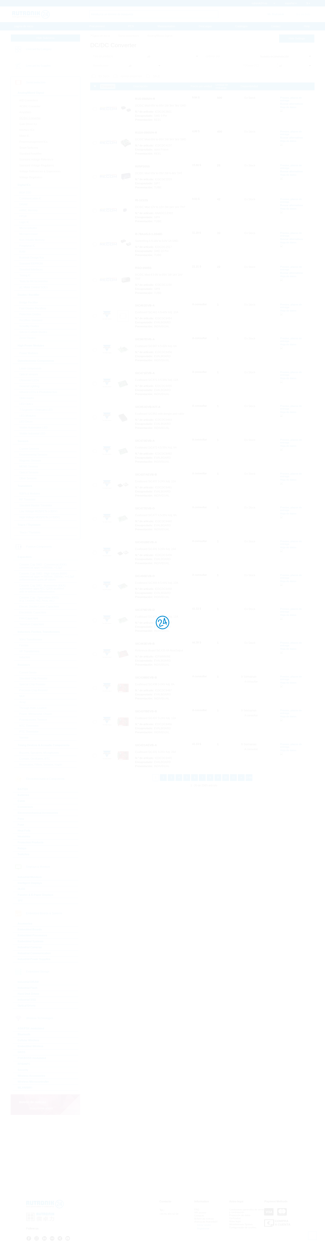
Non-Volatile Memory (32, 239)
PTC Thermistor (28, 731)
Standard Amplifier (30, 153)
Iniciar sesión (203, 1225)
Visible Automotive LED (33, 427)
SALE (156, 76)
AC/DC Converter (29, 106)
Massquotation (166, 26)
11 (233, 777)
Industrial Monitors (30, 877)
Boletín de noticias (204, 1218)
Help (307, 26)
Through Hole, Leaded (32, 708)
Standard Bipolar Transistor (35, 505)
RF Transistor (27, 499)
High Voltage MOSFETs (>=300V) (39, 517)
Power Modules (28, 353)
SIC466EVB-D (145, 576)
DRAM (23, 204)
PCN (131, 26)
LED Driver (26, 421)
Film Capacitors (28, 618)
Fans (21, 818)
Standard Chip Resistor (33, 678)
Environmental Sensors (33, 454)
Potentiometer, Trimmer (33, 719)
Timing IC (25, 275)
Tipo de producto (103, 56)
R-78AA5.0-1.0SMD (148, 234)
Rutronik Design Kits (31, 257)
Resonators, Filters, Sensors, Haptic (40, 764)
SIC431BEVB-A (146, 542)
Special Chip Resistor (32, 684)
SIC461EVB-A (145, 305)
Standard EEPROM (31, 263)
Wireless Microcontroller (33, 1081)
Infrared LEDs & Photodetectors (38, 392)
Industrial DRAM (28, 982)
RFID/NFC (24, 1064)
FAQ (196, 1209)
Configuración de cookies (242, 1227)
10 (225, 777)
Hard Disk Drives (28, 993)
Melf (21, 696)
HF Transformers (29, 651)
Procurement (97, 26)
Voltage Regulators (30, 177)
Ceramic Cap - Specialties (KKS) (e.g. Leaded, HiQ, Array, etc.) (39, 599)
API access (200, 1212)
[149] (249, 777)
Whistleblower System (241, 1224)
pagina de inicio (23, 26)
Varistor (23, 737)
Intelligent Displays (30, 883)
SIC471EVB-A (145, 373)
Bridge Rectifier (28, 302)
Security (23, 1069)
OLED (21, 888)
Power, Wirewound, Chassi (35, 713)
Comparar (108, 86)
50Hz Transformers (30, 639)
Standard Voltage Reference (36, 159)
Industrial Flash (27, 987)
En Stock (104, 76)
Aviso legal (235, 1221)
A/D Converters (28, 100)
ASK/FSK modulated (31, 1028)
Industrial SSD (27, 999)
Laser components (30, 368)
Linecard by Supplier (38, 65)
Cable (21, 801)
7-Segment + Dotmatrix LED (36, 409)
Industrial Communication (34, 953)
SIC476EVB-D (145, 610)
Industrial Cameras (30, 947)
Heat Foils (24, 830)
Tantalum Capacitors (31, 624)
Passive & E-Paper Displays (35, 894)
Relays (22, 848)
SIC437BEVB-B (146, 711)
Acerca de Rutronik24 (206, 1221)
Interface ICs (26, 130)
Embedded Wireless (30, 1046)
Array (22, 702)
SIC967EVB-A (145, 339)
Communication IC (30, 198)
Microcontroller (28, 228)
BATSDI (23, 789)
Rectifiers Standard (30, 320)
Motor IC (24, 135)
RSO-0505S (143, 268)
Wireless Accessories (31, 1075)
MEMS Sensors (28, 466)
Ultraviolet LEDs (29, 380)
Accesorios (25, 923)
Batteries (23, 795)
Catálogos (241, 26)
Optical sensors (28, 374)
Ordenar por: (213, 56)
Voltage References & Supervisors (40, 171)
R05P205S (142, 166)
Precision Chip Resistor (33, 690)
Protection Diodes (30, 314)
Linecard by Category (39, 49)
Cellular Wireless (28, 1040)
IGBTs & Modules (29, 493)
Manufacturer (101, 65)
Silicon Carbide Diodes (33, 332)
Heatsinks (24, 836)
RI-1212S (141, 200)
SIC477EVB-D (145, 508)
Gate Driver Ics (28, 124)
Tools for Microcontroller (33, 281)
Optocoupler (26, 398)
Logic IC (24, 222)
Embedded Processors (32, 935)
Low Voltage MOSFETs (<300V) (38, 511)
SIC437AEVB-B (146, 474)
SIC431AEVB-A (146, 745)
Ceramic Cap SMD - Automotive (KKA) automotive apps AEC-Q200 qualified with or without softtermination (42, 588)
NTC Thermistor (29, 725)
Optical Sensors (28, 472)
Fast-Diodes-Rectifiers (32, 308)
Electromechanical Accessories (38, 812)
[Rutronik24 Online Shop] (31, 14)
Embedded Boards (30, 929)
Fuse (21, 824)
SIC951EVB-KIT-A (147, 407)
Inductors (24, 657)
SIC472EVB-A (145, 440)
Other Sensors (28, 478)
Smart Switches (28, 147)
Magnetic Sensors (30, 460)
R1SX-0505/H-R (146, 132)
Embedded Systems (31, 941)
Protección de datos (240, 1215)
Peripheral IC (27, 245)
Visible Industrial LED (32, 433)
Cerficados (235, 1218)
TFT (20, 900)
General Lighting (29, 386)
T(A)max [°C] (251, 65)
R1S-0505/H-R (145, 98)
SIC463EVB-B (145, 643)
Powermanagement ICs (33, 141)
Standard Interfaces (31, 269)
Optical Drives (27, 1005)
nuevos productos (131, 76)
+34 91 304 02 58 (168, 1214)
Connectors (25, 806)
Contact (275, 26)
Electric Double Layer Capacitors (39, 606)
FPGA (23, 216)
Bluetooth (24, 1034)
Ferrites (23, 645)
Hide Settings (297, 38)
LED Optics (26, 403)
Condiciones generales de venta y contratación (246, 1211)
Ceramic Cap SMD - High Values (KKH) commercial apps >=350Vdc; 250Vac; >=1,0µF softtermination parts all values (47, 576)
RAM (22, 251)
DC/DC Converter (30, 118)
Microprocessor (28, 234)
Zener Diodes (27, 338)
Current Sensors (29, 448)
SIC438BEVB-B (146, 677)
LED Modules (27, 415)
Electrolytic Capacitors (32, 612)
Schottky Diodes (29, 326)
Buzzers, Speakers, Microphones (39, 752)
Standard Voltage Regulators (36, 165)
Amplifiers (25, 112)
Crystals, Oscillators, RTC (34, 758)
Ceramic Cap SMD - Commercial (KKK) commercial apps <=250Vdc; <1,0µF (43, 566)
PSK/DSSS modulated (32, 1058)
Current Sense (28, 672)
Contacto (199, 1215)
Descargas (205, 26)
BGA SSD (25, 192)
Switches (23, 854)
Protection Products (31, 842)
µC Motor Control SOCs (33, 287)
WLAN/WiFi (25, 1087)
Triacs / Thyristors (29, 532)
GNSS (21, 1052)
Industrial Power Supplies (34, 959)
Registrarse (202, 1228)
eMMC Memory (28, 210)
